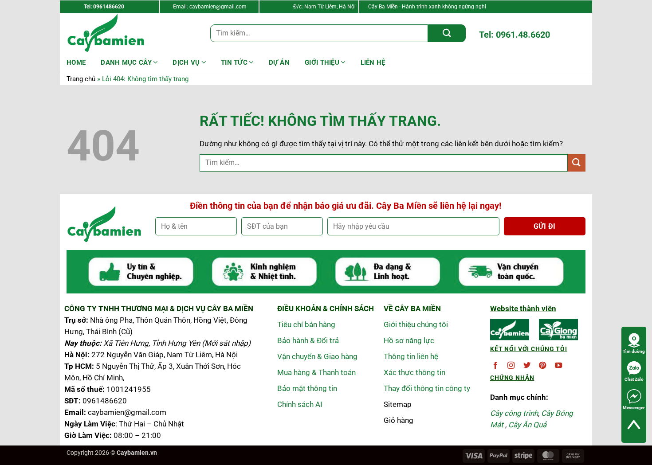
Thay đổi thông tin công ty (427, 388)
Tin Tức (234, 62)
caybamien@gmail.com (218, 7)
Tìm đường (634, 351)
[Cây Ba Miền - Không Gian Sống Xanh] (111, 33)
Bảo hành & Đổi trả (308, 340)
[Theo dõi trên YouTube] (558, 366)
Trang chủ (81, 79)
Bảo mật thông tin (307, 388)
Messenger (634, 407)
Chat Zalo (634, 379)
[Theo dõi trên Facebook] (495, 366)
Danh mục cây (126, 62)
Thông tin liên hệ (411, 356)
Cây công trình (514, 413)
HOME (76, 62)
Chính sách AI (299, 404)
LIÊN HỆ (373, 62)
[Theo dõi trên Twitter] (526, 366)
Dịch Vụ (186, 62)
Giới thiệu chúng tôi (416, 324)
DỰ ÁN (279, 62)
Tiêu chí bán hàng (306, 324)
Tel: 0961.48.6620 (514, 34)
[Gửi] (447, 33)
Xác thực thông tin (414, 372)
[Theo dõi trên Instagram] (511, 366)
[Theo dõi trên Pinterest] (542, 366)
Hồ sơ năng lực (409, 340)
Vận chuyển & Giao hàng (317, 356)
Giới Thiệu (322, 62)
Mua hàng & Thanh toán (316, 372)
